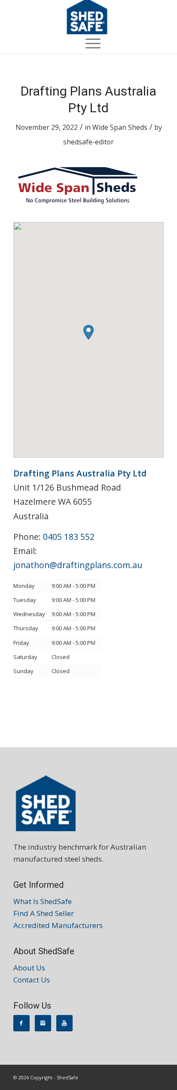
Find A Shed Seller (43, 913)
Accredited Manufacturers (58, 925)
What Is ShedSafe (42, 901)
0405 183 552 (69, 536)
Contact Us (31, 980)
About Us (29, 968)
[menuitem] (89, 42)
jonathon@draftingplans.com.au (77, 565)
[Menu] (89, 42)
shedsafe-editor (88, 142)
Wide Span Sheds (119, 127)
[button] (88, 332)
